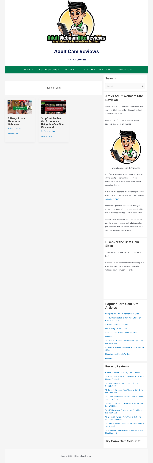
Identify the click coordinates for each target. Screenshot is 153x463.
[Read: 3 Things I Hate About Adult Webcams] (20, 107)
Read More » (13, 133)
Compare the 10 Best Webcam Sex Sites (122, 314)
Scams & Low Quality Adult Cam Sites (121, 332)
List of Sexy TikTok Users (116, 328)
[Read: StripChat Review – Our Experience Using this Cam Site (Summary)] (53, 107)
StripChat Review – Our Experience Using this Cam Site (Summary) (52, 123)
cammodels (110, 358)
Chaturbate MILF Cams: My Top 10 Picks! (122, 372)
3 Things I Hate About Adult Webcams (16, 121)
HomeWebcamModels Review (117, 354)
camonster (109, 336)
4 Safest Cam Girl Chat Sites (117, 324)
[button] (31, 70)
